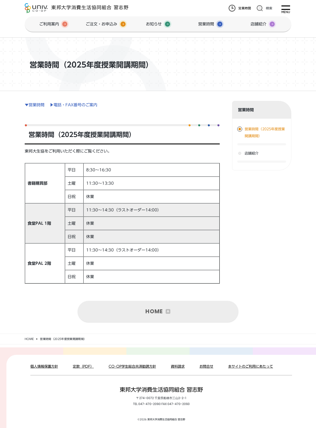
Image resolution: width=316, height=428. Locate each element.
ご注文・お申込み (101, 24)
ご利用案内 (49, 24)
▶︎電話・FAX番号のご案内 (73, 105)
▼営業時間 (34, 105)
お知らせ (154, 24)
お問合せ (206, 366)
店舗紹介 (258, 24)
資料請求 (178, 366)
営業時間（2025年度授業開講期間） (265, 132)
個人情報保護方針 (44, 366)
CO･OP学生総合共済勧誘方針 (132, 366)
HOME (154, 311)
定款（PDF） (83, 366)
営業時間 (244, 8)
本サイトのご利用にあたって (250, 366)
